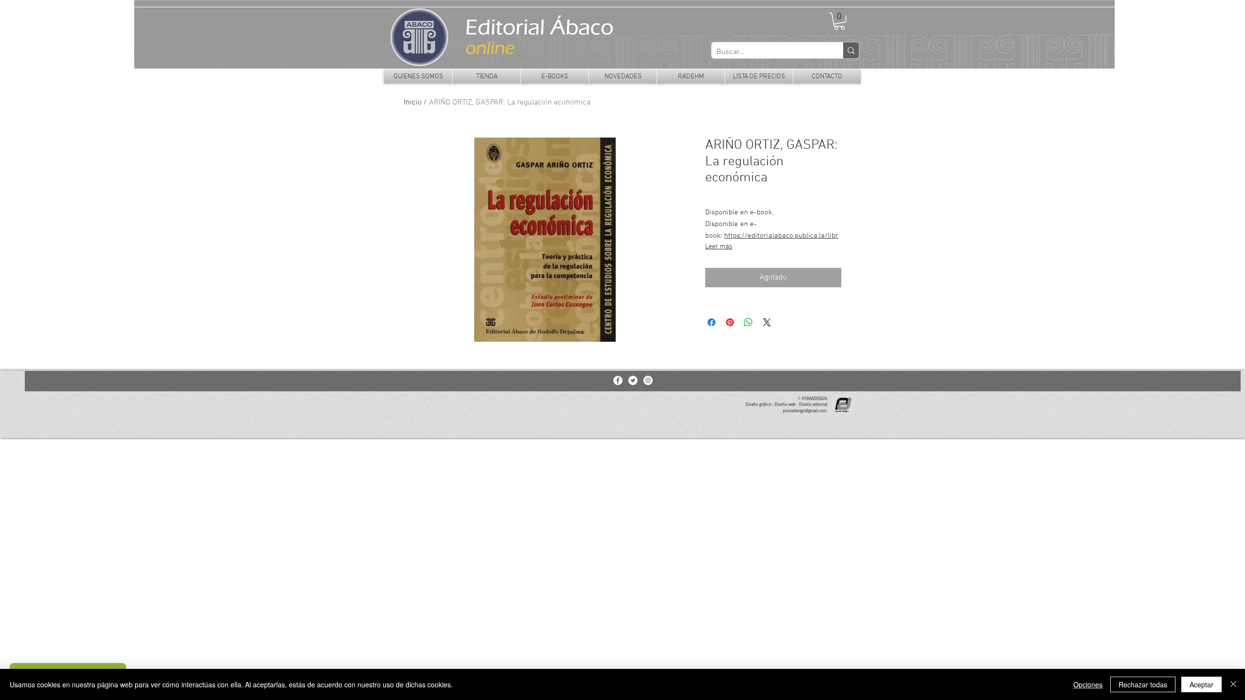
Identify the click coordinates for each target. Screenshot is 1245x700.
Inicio (413, 102)
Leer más (718, 247)
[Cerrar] (1233, 684)
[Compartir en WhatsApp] (748, 322)
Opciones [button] (1088, 684)
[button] (839, 21)
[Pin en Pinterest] (730, 322)
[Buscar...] (851, 50)
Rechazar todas (1143, 684)
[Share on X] (767, 322)
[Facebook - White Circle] (617, 380)
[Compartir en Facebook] (711, 322)
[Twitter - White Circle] (633, 380)
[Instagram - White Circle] (648, 380)
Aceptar (1201, 684)
